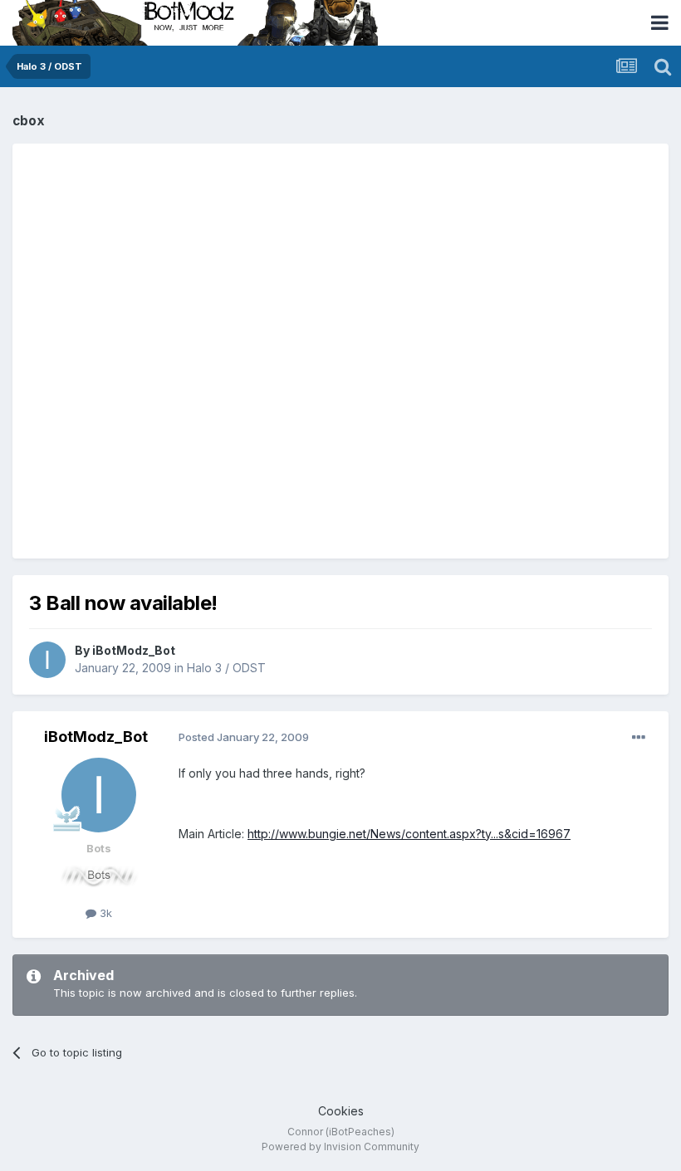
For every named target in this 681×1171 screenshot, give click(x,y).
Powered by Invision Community (340, 1146)
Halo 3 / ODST (226, 668)
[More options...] (638, 738)
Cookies (341, 1111)
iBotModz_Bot (133, 650)
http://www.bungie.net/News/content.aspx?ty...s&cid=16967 (409, 834)
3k (104, 913)
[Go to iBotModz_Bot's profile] (47, 660)
